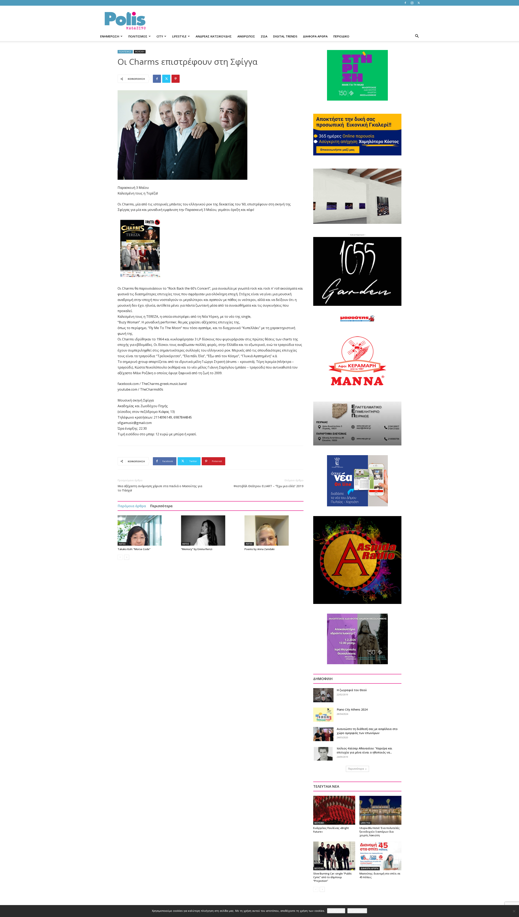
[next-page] (126, 557)
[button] (417, 36)
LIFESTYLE (179, 36)
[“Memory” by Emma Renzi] (210, 530)
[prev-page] (120, 557)
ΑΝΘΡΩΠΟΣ (246, 36)
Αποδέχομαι (336, 910)
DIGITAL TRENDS (285, 36)
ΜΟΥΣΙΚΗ (139, 51)
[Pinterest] (176, 79)
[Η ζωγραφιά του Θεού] (323, 695)
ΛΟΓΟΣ (122, 543)
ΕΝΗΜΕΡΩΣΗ (109, 36)
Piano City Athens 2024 (352, 709)
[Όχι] (514, 911)
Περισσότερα (161, 506)
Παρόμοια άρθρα (132, 506)
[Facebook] (405, 3)
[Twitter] (419, 3)
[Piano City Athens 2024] (323, 715)
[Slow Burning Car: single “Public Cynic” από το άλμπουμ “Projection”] (334, 856)
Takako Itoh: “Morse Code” (134, 549)
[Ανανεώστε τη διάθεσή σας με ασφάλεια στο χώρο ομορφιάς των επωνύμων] (323, 734)
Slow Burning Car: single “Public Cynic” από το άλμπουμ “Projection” (332, 877)
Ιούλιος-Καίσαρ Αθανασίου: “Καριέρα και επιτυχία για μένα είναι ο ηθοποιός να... (364, 750)
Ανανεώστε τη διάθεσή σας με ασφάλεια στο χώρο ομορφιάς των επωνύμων (367, 731)
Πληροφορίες (357, 910)
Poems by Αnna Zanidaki (259, 549)
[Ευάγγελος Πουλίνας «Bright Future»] (334, 810)
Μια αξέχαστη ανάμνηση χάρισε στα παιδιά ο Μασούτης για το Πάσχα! (160, 488)
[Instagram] (412, 3)
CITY (160, 36)
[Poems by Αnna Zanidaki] (274, 530)
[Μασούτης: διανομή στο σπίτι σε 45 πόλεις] (380, 856)
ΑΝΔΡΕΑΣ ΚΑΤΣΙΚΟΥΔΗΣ (214, 36)
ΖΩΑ (264, 36)
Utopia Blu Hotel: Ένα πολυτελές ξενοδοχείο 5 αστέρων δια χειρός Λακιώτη (379, 831)
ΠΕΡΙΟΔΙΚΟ (341, 36)
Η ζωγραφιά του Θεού (352, 690)
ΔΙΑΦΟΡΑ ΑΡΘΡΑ (315, 36)
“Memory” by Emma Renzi (196, 549)
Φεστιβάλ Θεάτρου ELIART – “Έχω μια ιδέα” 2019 (268, 486)
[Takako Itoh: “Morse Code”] (147, 530)
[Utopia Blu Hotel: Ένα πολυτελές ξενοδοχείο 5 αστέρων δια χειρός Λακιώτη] (380, 810)
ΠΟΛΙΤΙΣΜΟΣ (137, 36)
